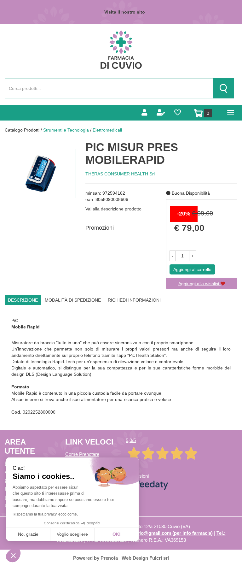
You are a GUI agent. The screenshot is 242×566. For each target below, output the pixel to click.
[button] (173, 256)
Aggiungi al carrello (192, 269)
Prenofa (109, 558)
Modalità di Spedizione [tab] (73, 300)
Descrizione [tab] (23, 300)
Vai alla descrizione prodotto (113, 208)
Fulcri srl (159, 558)
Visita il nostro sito (124, 12)
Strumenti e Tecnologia (66, 130)
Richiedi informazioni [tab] (134, 300)
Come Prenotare (82, 454)
